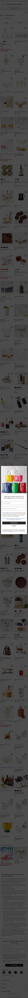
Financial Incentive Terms (8, 530)
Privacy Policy (18, 519)
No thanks (14, 525)
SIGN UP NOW (14, 522)
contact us (17, 516)
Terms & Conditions (10, 519)
